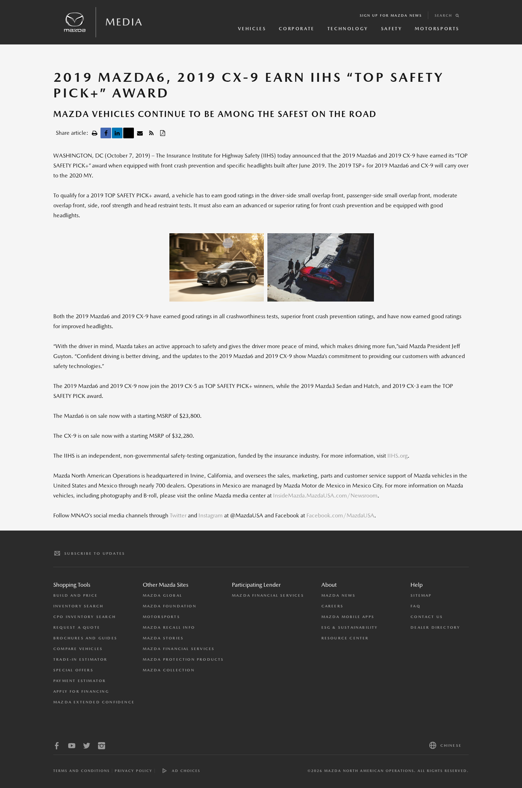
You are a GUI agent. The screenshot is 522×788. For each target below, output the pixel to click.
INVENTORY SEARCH (78, 606)
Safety (391, 28)
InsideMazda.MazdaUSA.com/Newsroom (325, 495)
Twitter (178, 515)
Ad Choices (186, 770)
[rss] (151, 133)
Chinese (451, 745)
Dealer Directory (435, 627)
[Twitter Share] (128, 133)
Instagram (211, 515)
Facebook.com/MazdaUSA (340, 515)
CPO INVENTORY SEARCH (84, 616)
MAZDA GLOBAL (162, 595)
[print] (94, 133)
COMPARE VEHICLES (78, 648)
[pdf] (162, 133)
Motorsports (437, 28)
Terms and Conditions (81, 770)
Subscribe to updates (94, 553)
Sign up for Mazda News (391, 15)
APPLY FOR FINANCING (81, 691)
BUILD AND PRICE (75, 595)
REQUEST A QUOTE (76, 627)
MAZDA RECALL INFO (169, 627)
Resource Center (345, 638)
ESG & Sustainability (349, 627)
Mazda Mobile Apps (347, 616)
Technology (347, 28)
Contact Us (426, 616)
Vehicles (252, 28)
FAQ (415, 606)
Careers (332, 606)
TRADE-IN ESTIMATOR (80, 659)
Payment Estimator (79, 680)
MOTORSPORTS (161, 616)
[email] (140, 133)
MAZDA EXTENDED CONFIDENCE (94, 702)
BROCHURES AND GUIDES (85, 638)
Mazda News (338, 595)
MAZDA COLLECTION (169, 670)
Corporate (296, 28)
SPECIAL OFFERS (73, 670)
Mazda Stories (163, 638)
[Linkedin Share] (117, 133)
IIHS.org (397, 455)
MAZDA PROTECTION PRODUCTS (183, 659)
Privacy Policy (133, 770)
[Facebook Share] (105, 133)
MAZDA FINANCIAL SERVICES (179, 648)
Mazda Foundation (169, 606)
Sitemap (420, 595)
